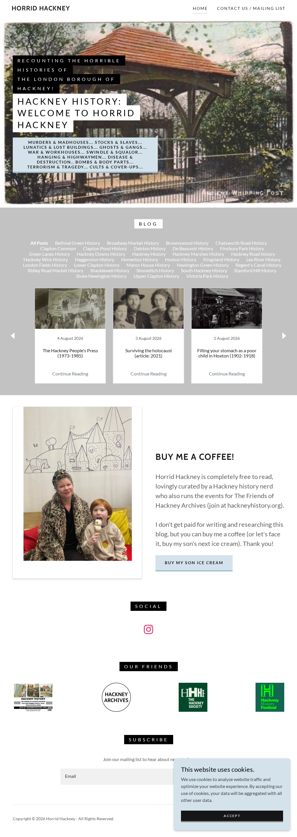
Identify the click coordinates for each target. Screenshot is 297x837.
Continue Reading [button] (70, 373)
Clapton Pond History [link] (105, 248)
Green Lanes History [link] (49, 254)
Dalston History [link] (150, 248)
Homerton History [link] (139, 259)
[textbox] (125, 777)
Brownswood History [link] (187, 243)
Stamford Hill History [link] (255, 270)
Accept (232, 816)
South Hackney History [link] (204, 270)
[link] (41, 8)
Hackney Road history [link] (253, 254)
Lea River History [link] (263, 259)
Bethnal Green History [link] (77, 243)
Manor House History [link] (148, 265)
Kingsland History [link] (221, 259)
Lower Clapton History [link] (96, 265)
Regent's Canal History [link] (258, 265)
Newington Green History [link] (203, 265)
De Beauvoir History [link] (193, 248)
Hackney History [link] (149, 254)
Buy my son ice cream (194, 562)
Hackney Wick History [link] (45, 259)
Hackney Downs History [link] (101, 254)
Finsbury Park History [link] (242, 248)
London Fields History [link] (45, 265)
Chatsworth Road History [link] (241, 243)
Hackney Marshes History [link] (198, 254)
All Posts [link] (39, 243)
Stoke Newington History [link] (101, 276)
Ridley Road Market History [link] (55, 270)
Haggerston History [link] (94, 259)
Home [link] (200, 8)
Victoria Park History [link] (207, 276)
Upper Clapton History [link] (156, 276)
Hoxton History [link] (180, 259)
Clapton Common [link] (58, 248)
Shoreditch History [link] (155, 270)
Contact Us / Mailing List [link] (251, 8)
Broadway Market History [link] (133, 243)
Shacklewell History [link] (109, 270)
